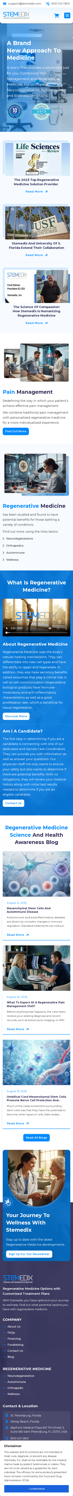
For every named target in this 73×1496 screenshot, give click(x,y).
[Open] (67, 15)
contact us (13, 803)
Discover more (16, 716)
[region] (36, 1468)
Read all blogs (36, 1137)
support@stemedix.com (24, 3)
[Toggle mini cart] (56, 15)
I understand (36, 1488)
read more (34, 191)
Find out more (15, 431)
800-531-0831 (61, 3)
